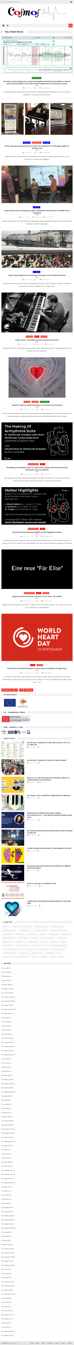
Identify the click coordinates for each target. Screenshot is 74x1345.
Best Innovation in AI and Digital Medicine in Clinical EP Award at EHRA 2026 (49, 832)
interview (44, 942)
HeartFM (61, 938)
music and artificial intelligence (57, 945)
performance (37, 953)
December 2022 (8, 1129)
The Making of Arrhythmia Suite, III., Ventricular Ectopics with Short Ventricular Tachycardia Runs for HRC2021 (37, 468)
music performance (59, 949)
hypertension (7, 942)
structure (44, 957)
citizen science (8, 934)
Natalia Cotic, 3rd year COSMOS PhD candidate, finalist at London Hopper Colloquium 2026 (48, 779)
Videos (63, 1343)
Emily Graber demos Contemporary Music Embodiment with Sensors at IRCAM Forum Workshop (37, 211)
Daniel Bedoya (39, 344)
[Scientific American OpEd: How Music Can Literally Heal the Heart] (36, 377)
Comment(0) (50, 344)
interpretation (33, 942)
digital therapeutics (9, 938)
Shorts (40, 665)
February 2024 (8, 1079)
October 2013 (8, 1335)
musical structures (37, 945)
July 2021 (6, 1191)
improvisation (20, 942)
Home (32, 1343)
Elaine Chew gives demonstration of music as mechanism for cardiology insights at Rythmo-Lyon (37, 147)
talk (53, 957)
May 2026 (6, 976)
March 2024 (7, 1075)
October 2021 (8, 1179)
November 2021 (8, 1174)
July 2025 (6, 1018)
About (37, 1343)
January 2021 (7, 1212)
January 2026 (7, 993)
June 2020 (7, 1232)
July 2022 (6, 1150)
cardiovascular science (58, 930)
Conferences (37, 142)
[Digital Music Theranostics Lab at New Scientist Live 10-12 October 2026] (12, 749)
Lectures (46, 142)
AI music (6, 927)
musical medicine (8, 945)
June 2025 (7, 1022)
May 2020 (6, 1236)
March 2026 (7, 985)
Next (30, 690)
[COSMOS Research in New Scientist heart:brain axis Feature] (12, 855)
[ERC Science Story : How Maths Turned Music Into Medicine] (12, 802)
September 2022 (8, 1141)
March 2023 (7, 1117)
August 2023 (7, 1096)
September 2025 (8, 1009)
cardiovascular (24, 930)
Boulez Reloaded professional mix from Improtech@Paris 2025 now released (49, 867)
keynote (54, 942)
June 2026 (7, 972)
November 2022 (8, 1133)
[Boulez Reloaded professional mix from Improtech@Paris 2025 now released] (12, 873)
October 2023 (8, 1088)
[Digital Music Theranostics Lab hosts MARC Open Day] (12, 767)
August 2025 (7, 1013)
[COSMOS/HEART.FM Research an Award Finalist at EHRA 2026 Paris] (12, 908)
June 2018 (7, 1298)
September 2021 (8, 1183)
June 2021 (7, 1195)
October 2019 (8, 1261)
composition (20, 934)
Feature (27, 402)
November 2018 (8, 1286)
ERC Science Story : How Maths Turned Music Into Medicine (48, 795)
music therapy (24, 953)
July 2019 (6, 1269)
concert (42, 934)
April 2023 (7, 1112)
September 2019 (8, 1265)
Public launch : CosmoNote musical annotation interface (37, 340)
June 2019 (7, 1273)
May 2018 (6, 1302)
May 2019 (6, 1278)
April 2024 (7, 1071)
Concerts (27, 142)
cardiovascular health (40, 930)
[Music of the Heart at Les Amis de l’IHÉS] (12, 890)
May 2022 (6, 1154)
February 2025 (8, 1038)
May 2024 (6, 1067)
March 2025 (7, 1034)
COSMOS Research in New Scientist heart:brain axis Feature (49, 848)
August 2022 (7, 1145)
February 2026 (8, 989)
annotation (16, 927)
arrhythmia (27, 927)
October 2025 (8, 1005)
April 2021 (7, 1203)
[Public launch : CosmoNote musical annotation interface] (36, 312)
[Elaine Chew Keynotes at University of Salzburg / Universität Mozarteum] (36, 249)
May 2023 (6, 1108)
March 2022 (7, 1162)
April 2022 (7, 1158)
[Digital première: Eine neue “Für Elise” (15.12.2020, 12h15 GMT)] (36, 569)
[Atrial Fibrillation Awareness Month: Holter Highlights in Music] (36, 506)
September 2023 (8, 1092)
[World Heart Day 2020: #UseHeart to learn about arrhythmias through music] (36, 637)
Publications (36, 78)
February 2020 (8, 1249)
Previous (5, 690)
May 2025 (6, 1026)
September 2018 (8, 1294)
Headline (29, 336)
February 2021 (8, 1207)
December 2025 (8, 997)
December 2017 (8, 1315)
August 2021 (7, 1187)
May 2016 (6, 1323)
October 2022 (8, 1137)
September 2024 (8, 1055)
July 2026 (6, 968)
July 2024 (6, 1059)
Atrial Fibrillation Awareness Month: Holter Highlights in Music (37, 532)
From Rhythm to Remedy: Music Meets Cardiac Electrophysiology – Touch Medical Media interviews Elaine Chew (49, 815)
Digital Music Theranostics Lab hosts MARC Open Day (46, 760)
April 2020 (7, 1240)
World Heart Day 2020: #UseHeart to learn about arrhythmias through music (37, 668)
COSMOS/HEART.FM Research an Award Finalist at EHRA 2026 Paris (49, 902)
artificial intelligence (41, 927)
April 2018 (7, 1306)
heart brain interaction (47, 938)
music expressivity (43, 949)
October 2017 (8, 1319)
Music (42, 464)
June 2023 (7, 1104)
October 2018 (8, 1290)
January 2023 (7, 1125)
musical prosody (22, 945)
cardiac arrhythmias (9, 930)
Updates (44, 336)
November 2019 (8, 1257)
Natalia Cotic (42, 782)
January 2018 (7, 1311)
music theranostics (9, 953)
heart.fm (34, 938)
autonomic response (57, 927)
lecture (63, 942)
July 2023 (6, 1100)
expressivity (23, 938)
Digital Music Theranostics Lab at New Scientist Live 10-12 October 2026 (48, 744)
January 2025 (7, 1042)
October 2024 (8, 1051)
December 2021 (8, 1170)
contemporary (66, 934)
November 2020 (8, 1220)
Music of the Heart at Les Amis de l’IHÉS (41, 883)
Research (50, 1343)
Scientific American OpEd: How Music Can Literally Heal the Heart (37, 405)
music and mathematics (10, 949)
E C (36, 88)
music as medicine (27, 949)
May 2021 (6, 1199)
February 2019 (8, 1282)
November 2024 (8, 1046)
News (36, 336)
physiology (49, 953)
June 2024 (7, 1063)
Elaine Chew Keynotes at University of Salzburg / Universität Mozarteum (37, 275)
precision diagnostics (22, 957)
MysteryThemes (12, 1343)
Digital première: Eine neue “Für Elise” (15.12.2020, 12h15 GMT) (37, 596)
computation (32, 934)
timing (61, 957)
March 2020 (7, 1245)
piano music (7, 957)
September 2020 (8, 1228)
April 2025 (7, 1030)
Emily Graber (37, 217)
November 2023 (8, 1084)
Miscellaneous (33, 464)
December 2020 (8, 1216)
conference (53, 934)
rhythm (35, 957)
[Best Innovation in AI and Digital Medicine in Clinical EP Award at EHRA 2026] (12, 838)
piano (59, 953)
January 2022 (7, 1166)
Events (57, 1343)
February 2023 (8, 1121)
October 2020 (8, 1224)
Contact (69, 1343)
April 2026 (7, 980)
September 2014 (8, 1331)
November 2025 (8, 1001)
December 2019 (8, 1253)
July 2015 (6, 1327)
